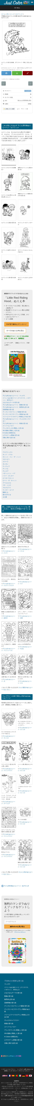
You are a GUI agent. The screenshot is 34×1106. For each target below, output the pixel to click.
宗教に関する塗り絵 (9, 437)
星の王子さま (7, 494)
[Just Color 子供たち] (16, 2)
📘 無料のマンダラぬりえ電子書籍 (11, 1056)
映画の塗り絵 (8, 1023)
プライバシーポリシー (20, 932)
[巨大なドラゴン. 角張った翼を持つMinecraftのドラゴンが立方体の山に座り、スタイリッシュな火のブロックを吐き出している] (8, 849)
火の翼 (5, 497)
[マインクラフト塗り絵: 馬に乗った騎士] (8, 762)
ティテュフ (6, 466)
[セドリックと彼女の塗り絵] (8, 220)
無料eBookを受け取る (17, 926)
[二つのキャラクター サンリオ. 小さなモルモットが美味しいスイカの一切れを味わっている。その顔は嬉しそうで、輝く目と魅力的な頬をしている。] (25, 784)
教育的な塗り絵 (9, 999)
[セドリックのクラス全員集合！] (8, 165)
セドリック (19, 14)
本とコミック (11, 14)
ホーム (3, 14)
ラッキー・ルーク (8, 490)
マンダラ (7, 984)
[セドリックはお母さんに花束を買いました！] (8, 192)
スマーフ (5, 461)
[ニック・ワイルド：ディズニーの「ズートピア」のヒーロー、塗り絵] (8, 793)
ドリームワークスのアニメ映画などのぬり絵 (17, 416)
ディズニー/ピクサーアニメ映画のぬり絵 (15, 414)
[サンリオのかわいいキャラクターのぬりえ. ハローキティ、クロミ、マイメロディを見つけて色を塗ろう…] (8, 729)
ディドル (5, 468)
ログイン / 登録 (28, 2)
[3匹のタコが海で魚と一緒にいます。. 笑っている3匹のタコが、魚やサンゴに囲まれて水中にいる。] (25, 674)
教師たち (5, 492)
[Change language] (32, 2)
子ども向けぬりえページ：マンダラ (14, 395)
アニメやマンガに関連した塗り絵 (13, 428)
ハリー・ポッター (8, 476)
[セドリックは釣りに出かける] (8, 247)
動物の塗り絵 (8, 996)
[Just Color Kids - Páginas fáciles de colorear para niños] (13, 1075)
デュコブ (5, 471)
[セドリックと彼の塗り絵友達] (8, 275)
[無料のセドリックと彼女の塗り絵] (25, 165)
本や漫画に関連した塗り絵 (11, 430)
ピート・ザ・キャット (10, 480)
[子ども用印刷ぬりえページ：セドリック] (2, 886)
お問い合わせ (27, 1069)
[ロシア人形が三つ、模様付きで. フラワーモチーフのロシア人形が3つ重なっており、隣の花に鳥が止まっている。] (8, 641)
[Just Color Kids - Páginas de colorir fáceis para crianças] (16, 1075)
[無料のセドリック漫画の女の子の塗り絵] (25, 191)
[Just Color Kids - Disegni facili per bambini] (20, 1075)
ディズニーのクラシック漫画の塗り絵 (14, 412)
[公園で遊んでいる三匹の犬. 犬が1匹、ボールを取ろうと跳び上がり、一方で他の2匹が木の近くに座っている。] (8, 674)
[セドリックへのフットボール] (25, 220)
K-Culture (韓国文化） (9, 433)
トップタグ (20, 1069)
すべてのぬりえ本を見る (15, 331)
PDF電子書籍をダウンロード (16, 324)
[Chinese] (27, 1075)
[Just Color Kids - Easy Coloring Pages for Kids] (4, 1075)
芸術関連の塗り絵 (8, 409)
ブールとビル (7, 483)
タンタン (5, 464)
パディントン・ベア (9, 473)
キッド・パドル (7, 454)
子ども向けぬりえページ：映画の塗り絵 (15, 423)
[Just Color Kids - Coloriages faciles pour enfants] (9, 1075)
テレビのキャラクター (11, 1020)
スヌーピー (6, 459)
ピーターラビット (8, 478)
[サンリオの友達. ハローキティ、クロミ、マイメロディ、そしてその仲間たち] (25, 817)
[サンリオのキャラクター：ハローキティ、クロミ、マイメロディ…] (25, 719)
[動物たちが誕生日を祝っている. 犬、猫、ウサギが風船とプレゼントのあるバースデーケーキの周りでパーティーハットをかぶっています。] (8, 609)
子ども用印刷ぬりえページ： (16, 886)
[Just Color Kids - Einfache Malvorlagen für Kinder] (23, 1075)
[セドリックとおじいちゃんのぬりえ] (25, 247)
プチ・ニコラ (7, 485)
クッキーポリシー (13, 1070)
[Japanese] (30, 1075)
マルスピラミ (7, 487)
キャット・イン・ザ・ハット (12, 457)
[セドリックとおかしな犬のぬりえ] (25, 275)
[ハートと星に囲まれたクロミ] (25, 762)
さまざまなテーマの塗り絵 (11, 402)
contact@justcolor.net (27, 1095)
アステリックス (7, 452)
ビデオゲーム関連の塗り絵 (11, 435)
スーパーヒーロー (8, 426)
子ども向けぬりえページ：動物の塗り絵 (15, 405)
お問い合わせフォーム (11, 1095)
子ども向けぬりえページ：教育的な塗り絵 (16, 407)
